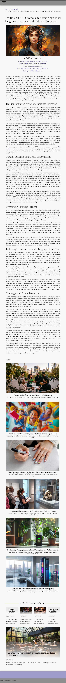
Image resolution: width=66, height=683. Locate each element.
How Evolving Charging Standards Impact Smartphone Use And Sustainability (33, 550)
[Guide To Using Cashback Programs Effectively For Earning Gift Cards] (32, 417)
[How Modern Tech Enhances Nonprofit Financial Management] (32, 571)
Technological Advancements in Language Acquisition (32, 68)
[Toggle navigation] (4, 2)
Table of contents (33, 58)
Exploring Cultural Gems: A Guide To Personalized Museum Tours (33, 511)
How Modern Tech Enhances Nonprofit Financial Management (33, 589)
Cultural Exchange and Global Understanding (32, 64)
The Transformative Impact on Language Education (32, 61)
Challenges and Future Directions (32, 71)
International (14, 9)
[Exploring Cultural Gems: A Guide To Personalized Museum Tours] (32, 494)
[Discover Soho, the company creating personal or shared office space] (33, 642)
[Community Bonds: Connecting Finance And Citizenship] (32, 378)
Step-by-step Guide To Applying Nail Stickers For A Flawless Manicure (33, 472)
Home (7, 9)
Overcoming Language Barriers (32, 66)
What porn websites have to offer (53, 613)
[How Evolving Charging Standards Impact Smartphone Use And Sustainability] (32, 533)
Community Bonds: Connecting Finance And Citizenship (33, 395)
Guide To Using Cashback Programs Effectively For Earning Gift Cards (33, 434)
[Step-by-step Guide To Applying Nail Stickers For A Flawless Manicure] (32, 455)
